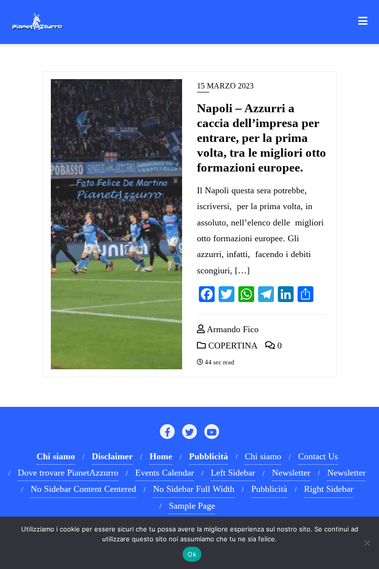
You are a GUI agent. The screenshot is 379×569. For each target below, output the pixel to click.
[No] (367, 543)
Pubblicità (269, 489)
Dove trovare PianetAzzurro (68, 473)
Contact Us (318, 456)
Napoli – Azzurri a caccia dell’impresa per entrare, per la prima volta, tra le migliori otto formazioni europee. (261, 137)
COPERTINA (232, 345)
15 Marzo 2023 (225, 86)
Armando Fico (232, 329)
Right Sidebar (328, 489)
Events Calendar (164, 473)
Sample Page (192, 506)
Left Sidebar (233, 473)
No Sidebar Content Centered (83, 489)
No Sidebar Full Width (193, 489)
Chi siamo (263, 456)
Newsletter (291, 473)
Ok (192, 554)
